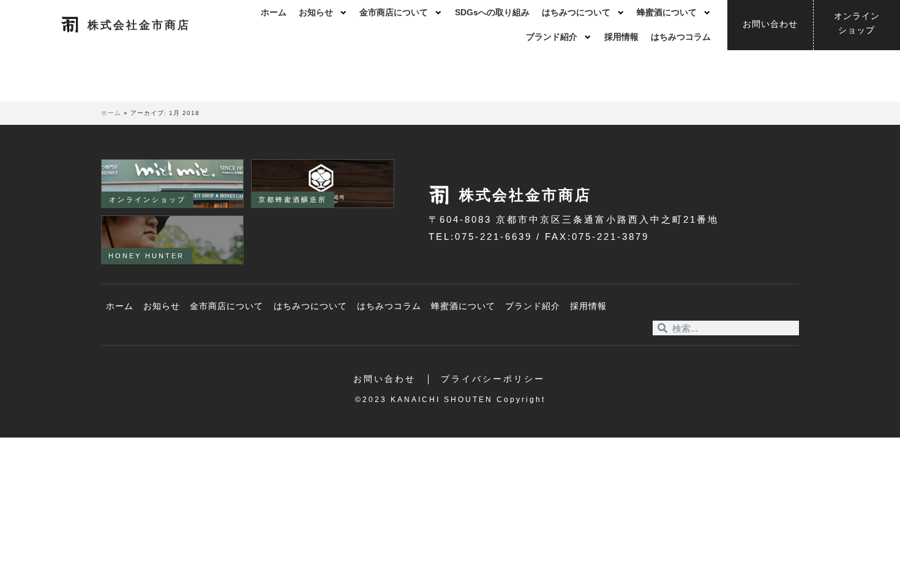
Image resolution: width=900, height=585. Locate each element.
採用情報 (621, 37)
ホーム (274, 12)
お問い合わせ (384, 379)
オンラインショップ (147, 199)
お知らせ (316, 12)
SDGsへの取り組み (492, 12)
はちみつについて (576, 12)
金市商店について (393, 12)
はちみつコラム (681, 37)
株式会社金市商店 (139, 25)
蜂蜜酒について (667, 12)
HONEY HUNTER (146, 255)
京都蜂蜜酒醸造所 (292, 199)
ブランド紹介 (551, 37)
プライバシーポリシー (493, 379)
